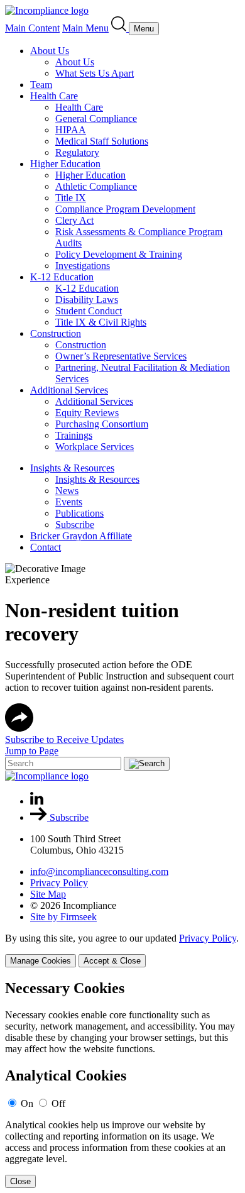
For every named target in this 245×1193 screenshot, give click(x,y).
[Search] (120, 28)
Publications (79, 513)
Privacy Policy (59, 882)
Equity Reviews (87, 412)
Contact (45, 547)
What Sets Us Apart (94, 73)
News (67, 490)
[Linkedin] (36, 801)
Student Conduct (88, 310)
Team (41, 84)
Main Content (32, 28)
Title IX (70, 197)
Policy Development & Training (118, 254)
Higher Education (65, 163)
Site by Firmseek (63, 916)
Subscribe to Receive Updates (64, 739)
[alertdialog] (122, 1084)
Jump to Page (31, 750)
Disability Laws (86, 299)
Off (58, 1103)
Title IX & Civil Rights (100, 322)
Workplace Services (94, 446)
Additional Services (69, 390)
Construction (55, 333)
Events (68, 502)
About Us (49, 50)
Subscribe (74, 524)
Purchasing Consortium (101, 424)
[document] (122, 1084)
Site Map (48, 894)
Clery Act (74, 220)
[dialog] (122, 950)
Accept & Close (112, 960)
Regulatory (77, 152)
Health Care (54, 96)
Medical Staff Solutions (101, 141)
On (27, 1103)
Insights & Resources (72, 468)
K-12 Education (62, 277)
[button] (19, 728)
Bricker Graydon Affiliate (81, 536)
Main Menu (85, 28)
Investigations (82, 265)
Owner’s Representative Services (121, 356)
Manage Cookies (40, 960)
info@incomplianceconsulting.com (99, 871)
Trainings (73, 435)
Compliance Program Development (125, 209)
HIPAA (70, 129)
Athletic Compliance (96, 186)
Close (20, 1181)
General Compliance (96, 118)
